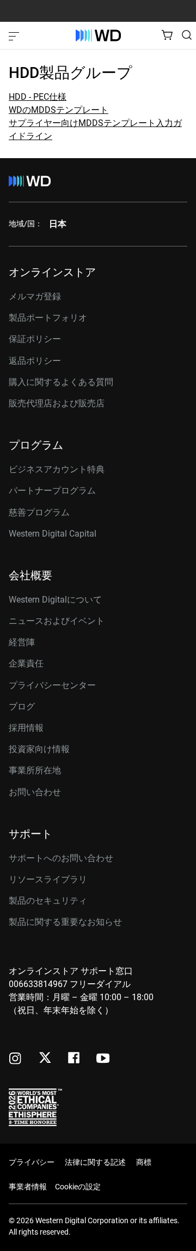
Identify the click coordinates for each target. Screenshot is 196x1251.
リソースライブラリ (48, 879)
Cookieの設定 (78, 1186)
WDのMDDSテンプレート (58, 110)
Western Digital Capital (52, 533)
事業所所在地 (35, 770)
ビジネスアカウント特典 (57, 469)
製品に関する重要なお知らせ (65, 922)
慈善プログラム (39, 512)
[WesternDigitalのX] (45, 1058)
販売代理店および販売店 (57, 403)
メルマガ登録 (35, 297)
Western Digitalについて (55, 599)
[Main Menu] (15, 35)
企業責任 (26, 663)
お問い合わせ (35, 792)
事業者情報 (28, 1186)
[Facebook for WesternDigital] (74, 1059)
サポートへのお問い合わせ (61, 858)
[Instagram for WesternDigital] (15, 1059)
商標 (143, 1162)
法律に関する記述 (95, 1162)
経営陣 (22, 642)
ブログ (22, 706)
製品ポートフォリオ (48, 317)
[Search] (187, 35)
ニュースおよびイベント (57, 621)
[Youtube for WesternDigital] (102, 1059)
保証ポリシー (35, 339)
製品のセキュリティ (48, 900)
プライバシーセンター (52, 685)
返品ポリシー (35, 361)
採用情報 (26, 728)
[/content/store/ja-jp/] (98, 35)
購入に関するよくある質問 (61, 382)
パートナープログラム (52, 490)
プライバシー (31, 1162)
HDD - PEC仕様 (37, 97)
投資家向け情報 (39, 749)
